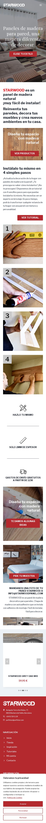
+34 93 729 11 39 (12, 716)
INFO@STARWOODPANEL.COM (25, 593)
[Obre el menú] (40, 5)
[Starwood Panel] (14, 5)
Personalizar (23, 811)
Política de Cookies (14, 797)
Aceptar (23, 804)
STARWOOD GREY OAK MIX (23, 676)
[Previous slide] (7, 661)
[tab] (19, 690)
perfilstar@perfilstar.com (15, 720)
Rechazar (23, 817)
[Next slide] (39, 661)
